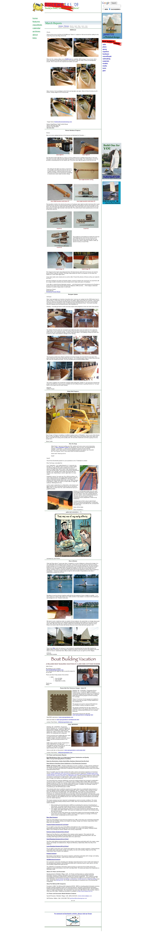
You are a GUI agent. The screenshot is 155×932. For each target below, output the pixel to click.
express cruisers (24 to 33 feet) (71, 774)
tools (104, 68)
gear (104, 70)
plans (104, 47)
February (66, 26)
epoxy (104, 49)
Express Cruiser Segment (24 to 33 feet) (58, 831)
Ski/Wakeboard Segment (53, 859)
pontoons (62, 775)
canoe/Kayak (106, 56)
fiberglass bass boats (92, 773)
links (35, 38)
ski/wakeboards (73, 775)
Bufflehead (68, 59)
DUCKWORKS (115, 9)
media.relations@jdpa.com (85, 896)
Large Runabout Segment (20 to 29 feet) (57, 846)
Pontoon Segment (51, 853)
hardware (105, 54)
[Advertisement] (73, 16)
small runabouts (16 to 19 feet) (88, 774)
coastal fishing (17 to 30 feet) (54, 774)
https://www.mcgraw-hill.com (85, 891)
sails (104, 44)
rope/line (106, 51)
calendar (36, 28)
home (35, 18)
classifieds (37, 25)
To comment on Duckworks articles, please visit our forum (73, 914)
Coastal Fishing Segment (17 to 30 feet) (57, 824)
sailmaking (106, 59)
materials (105, 61)
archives (36, 31)
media (104, 66)
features (36, 22)
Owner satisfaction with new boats (60, 773)
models (105, 63)
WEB (106, 9)
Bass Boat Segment (52, 817)
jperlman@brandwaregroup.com (78, 898)
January (60, 26)
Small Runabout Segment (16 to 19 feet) (57, 839)
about (35, 35)
